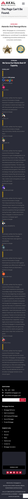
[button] (2, 49)
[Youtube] (11, 472)
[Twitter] (20, 472)
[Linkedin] (14, 472)
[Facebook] (7, 472)
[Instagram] (17, 472)
